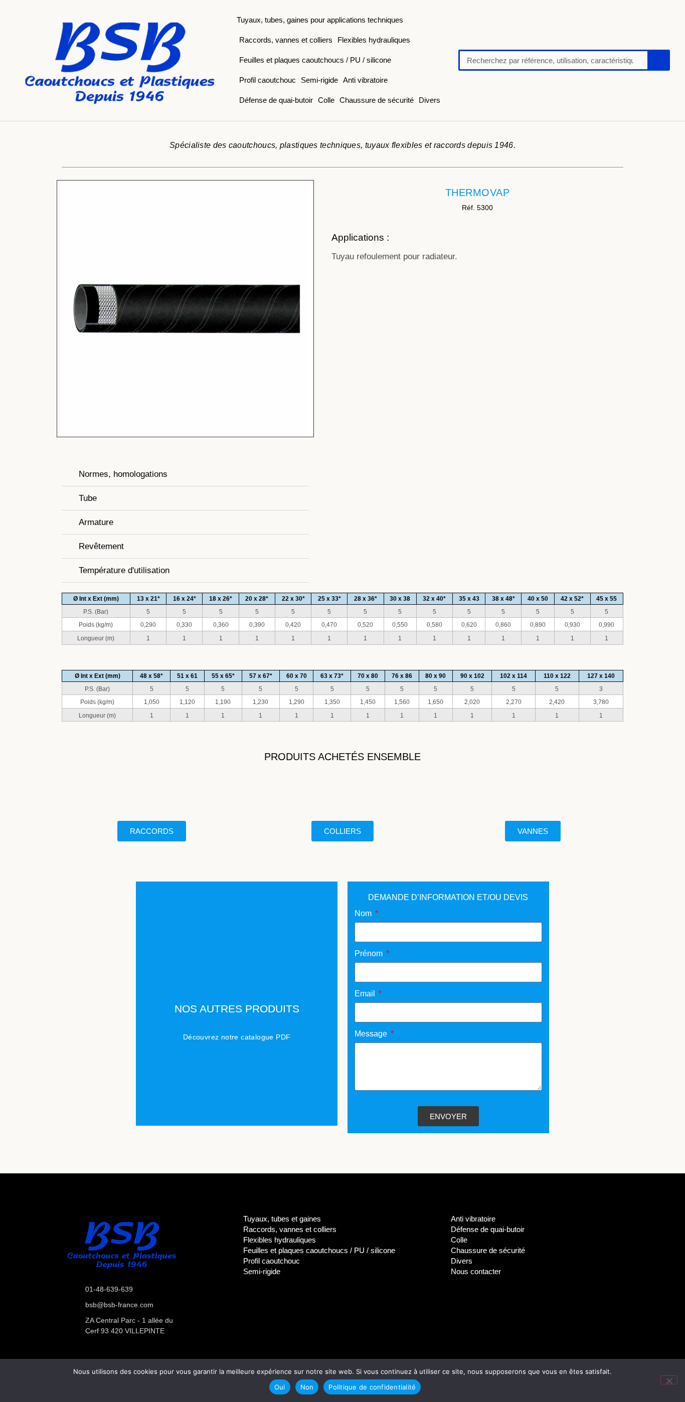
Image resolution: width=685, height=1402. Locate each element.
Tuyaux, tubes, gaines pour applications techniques (320, 20)
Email (366, 994)
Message (372, 1034)
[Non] (668, 1379)
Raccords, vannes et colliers (285, 40)
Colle (326, 100)
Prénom (370, 954)
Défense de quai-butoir (276, 100)
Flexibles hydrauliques (373, 40)
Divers (429, 100)
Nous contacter (476, 1271)
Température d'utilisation (124, 570)
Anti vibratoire (365, 80)
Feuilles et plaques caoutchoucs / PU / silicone (315, 60)
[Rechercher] (657, 60)
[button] (185, 474)
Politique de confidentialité (372, 1387)
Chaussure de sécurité (376, 100)
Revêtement (101, 546)
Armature (96, 522)
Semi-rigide (319, 80)
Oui (279, 1387)
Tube (88, 498)
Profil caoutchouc (267, 80)
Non (307, 1387)
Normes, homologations (123, 474)
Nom (364, 914)
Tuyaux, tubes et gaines (282, 1218)
